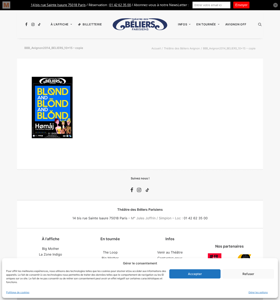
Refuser (248, 274)
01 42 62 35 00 (196, 218)
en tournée (206, 24)
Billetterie (92, 24)
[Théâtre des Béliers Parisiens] (140, 24)
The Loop (110, 252)
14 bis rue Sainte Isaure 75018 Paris (99, 218)
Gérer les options (258, 292)
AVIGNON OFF (235, 24)
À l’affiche (60, 24)
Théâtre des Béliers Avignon (182, 48)
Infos (182, 24)
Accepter (195, 274)
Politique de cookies (17, 292)
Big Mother (50, 249)
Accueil (156, 48)
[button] (27, 24)
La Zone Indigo (50, 254)
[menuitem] (27, 24)
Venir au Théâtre (170, 252)
